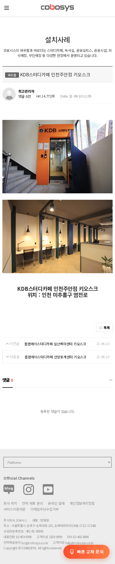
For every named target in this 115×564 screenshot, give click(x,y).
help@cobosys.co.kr (79, 542)
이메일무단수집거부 (44, 509)
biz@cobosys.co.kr (34, 542)
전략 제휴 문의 (32, 503)
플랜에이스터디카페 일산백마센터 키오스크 (55, 343)
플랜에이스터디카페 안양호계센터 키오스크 (55, 356)
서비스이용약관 (14, 509)
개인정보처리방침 (82, 503)
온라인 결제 (56, 503)
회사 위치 (10, 503)
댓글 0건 (24, 96)
